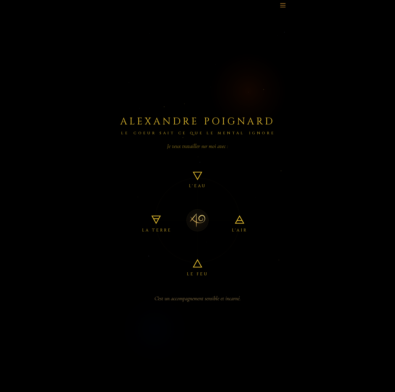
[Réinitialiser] (197, 220)
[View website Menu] (282, 5)
